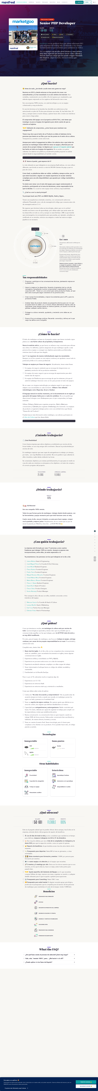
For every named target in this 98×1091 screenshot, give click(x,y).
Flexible (51, 822)
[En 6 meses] (35, 261)
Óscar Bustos (31, 569)
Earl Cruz (30, 608)
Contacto (64, 2)
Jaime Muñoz (31, 561)
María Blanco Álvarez (33, 580)
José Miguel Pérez (33, 564)
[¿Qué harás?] (95, 534)
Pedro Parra (31, 572)
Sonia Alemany (31, 591)
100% (51, 30)
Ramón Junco (33, 47)
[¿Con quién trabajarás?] (95, 545)
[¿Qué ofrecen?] (95, 551)
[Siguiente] (95, 557)
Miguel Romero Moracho (35, 575)
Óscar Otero (31, 589)
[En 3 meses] (50, 246)
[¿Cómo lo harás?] (95, 537)
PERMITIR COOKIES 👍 (86, 1082)
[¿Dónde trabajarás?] (95, 542)
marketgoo (44, 44)
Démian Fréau (31, 610)
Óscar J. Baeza (32, 583)
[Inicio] (95, 531)
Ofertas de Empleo (21, 2)
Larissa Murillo (31, 605)
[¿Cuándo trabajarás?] (95, 540)
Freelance (45, 2)
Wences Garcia (32, 602)
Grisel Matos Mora (33, 578)
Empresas (31, 2)
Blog (58, 2)
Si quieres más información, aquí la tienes (15, 1088)
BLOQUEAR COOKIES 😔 (86, 1086)
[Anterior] (95, 560)
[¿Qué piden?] (95, 548)
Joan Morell (31, 567)
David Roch (30, 586)
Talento (38, 2)
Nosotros (52, 2)
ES (93, 2)
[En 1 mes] (43, 233)
